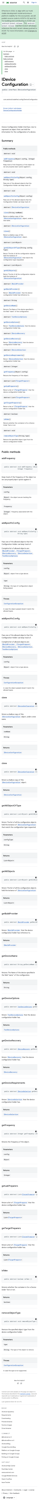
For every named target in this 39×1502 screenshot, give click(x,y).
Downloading (6, 1418)
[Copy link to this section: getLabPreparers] (20, 1186)
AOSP (3, 42)
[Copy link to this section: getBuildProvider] (20, 914)
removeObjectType (11, 436)
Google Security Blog (9, 1447)
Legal (25, 1490)
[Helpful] (14, 46)
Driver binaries (6, 1428)
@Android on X (7, 1437)
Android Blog (6, 1444)
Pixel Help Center (7, 1469)
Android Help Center (8, 1466)
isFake (6, 419)
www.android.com (8, 1472)
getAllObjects (9, 270)
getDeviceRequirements (13, 355)
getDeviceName (10, 306)
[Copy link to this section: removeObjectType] (22, 1313)
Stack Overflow (7, 1479)
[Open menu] (3, 2)
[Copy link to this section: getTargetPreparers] (23, 1228)
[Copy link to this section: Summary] (15, 141)
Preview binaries (7, 1422)
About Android (7, 1490)
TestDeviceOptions (19, 317)
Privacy (5, 1493)
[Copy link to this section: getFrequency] (17, 1125)
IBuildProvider (17, 284)
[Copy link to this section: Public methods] (22, 452)
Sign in (34, 2)
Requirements (6, 1415)
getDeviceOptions (11, 322)
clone (6, 213)
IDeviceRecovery (18, 333)
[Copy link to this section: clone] (9, 698)
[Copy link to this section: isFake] (10, 1271)
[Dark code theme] (36, 464)
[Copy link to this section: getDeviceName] (19, 956)
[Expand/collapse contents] (13, 51)
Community (17, 1490)
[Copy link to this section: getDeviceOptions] (21, 998)
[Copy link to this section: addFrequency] (17, 458)
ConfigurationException (13, 604)
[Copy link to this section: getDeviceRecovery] (23, 1041)
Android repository (8, 1412)
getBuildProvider (11, 289)
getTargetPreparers (12, 403)
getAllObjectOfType (12, 248)
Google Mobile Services (9, 1476)
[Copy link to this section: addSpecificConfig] (22, 523)
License (31, 1490)
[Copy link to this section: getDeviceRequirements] (27, 1083)
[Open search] (24, 2)
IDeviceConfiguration (20, 207)
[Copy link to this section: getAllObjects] (17, 871)
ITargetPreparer (22, 381)
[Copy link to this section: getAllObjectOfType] (23, 806)
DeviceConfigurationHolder (12, 110)
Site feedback (14, 1493)
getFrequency (9, 372)
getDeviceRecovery (11, 339)
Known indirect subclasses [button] (12, 109)
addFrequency (9, 159)
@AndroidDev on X (8, 1440)
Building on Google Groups (10, 1454)
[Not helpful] (17, 46)
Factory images (7, 1425)
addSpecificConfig (11, 177)
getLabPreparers (10, 386)
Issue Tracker (6, 1482)
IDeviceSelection (18, 350)
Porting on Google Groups (10, 1457)
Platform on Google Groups (11, 1450)
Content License (25, 1394)
